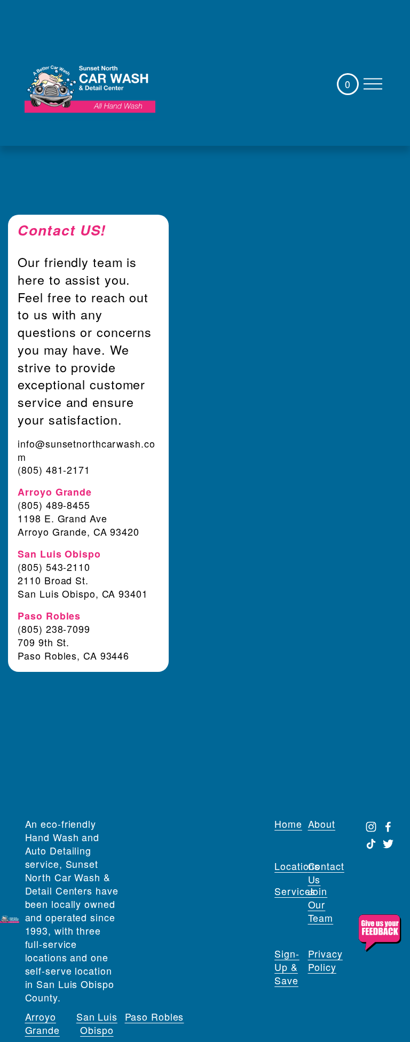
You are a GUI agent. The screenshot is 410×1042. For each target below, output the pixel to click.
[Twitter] (388, 844)
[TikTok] (371, 844)
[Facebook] (388, 826)
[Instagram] (371, 826)
